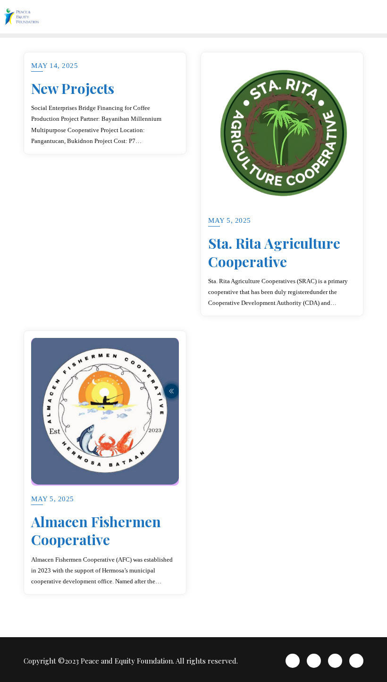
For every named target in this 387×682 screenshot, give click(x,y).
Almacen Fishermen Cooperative (96, 530)
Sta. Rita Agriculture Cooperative (274, 252)
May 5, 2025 (229, 220)
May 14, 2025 (54, 65)
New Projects (72, 88)
